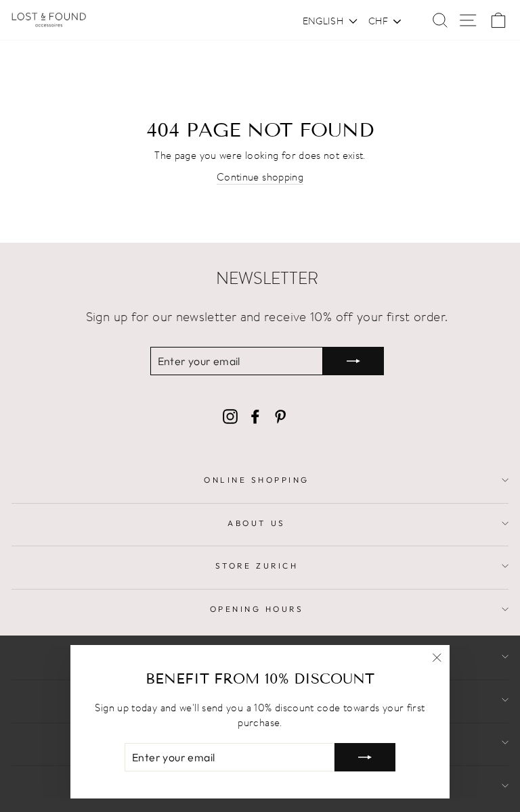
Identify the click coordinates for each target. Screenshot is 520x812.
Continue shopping (260, 176)
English (323, 21)
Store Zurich (256, 565)
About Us (256, 523)
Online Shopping (256, 480)
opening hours (257, 609)
